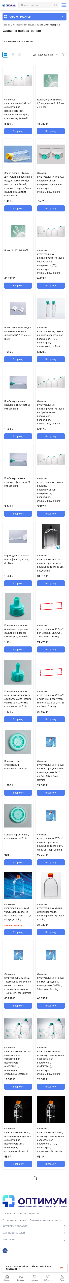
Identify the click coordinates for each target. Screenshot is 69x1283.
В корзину (18, 131)
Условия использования (14, 1220)
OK (61, 1267)
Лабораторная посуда (23, 25)
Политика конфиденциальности (45, 1220)
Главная (7, 25)
